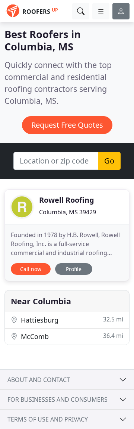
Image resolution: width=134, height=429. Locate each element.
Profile (74, 269)
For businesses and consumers (57, 399)
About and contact (38, 380)
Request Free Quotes (67, 125)
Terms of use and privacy (47, 419)
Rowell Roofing (66, 200)
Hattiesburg (71, 319)
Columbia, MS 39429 (67, 212)
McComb (71, 336)
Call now (30, 269)
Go (109, 161)
